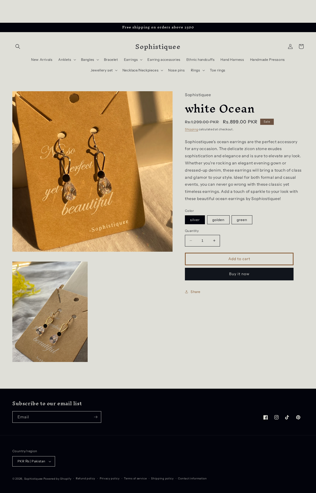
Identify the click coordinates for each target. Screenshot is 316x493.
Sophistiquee (33, 478)
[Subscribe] (95, 417)
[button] (17, 46)
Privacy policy (110, 478)
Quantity (192, 231)
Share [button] (195, 292)
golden (218, 220)
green (242, 220)
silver (195, 220)
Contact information (192, 478)
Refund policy (85, 478)
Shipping (191, 129)
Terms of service (135, 478)
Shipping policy (162, 478)
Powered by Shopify (57, 478)
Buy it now (239, 273)
